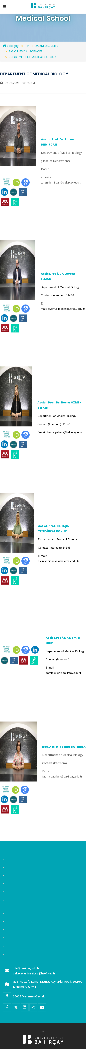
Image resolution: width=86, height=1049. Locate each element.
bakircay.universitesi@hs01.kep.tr (34, 973)
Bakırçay (12, 46)
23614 (31, 83)
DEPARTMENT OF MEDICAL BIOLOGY (32, 57)
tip (27, 46)
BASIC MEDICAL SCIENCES (25, 51)
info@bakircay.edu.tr (26, 968)
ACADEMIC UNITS (46, 46)
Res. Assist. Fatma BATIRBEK (64, 747)
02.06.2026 (12, 83)
